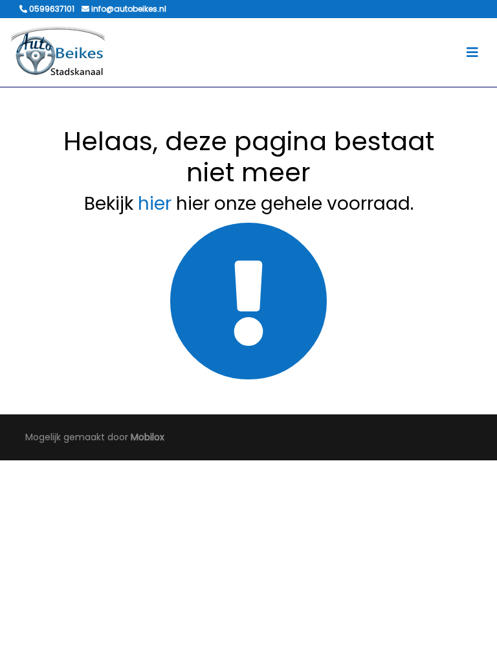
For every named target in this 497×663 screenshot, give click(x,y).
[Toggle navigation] (472, 52)
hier (154, 203)
